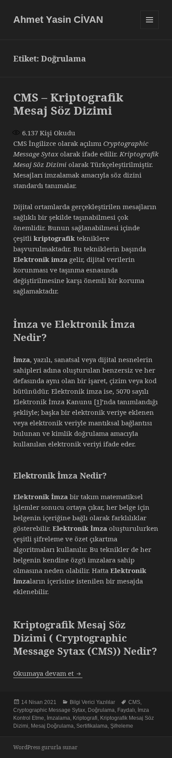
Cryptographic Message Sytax (49, 710)
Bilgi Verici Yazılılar (92, 702)
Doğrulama (101, 710)
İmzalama (58, 718)
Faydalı (126, 710)
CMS (134, 702)
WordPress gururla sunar (45, 747)
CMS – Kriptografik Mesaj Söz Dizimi (68, 103)
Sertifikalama (92, 726)
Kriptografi (85, 718)
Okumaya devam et (47, 673)
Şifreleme (121, 726)
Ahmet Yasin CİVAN (58, 19)
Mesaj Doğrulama (52, 726)
